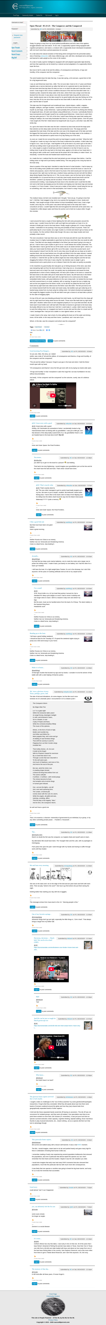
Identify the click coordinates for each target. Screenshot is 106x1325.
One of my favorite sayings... (41, 914)
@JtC (34, 426)
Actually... (35, 556)
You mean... (38, 457)
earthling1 (69, 522)
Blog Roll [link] (14, 57)
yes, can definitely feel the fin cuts (43, 1206)
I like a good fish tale (37, 522)
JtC (41, 29)
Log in (56, 15)
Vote (31, 332)
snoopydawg (68, 866)
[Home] (15, 9)
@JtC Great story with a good (42, 423)
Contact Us (39, 15)
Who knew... (40, 1075)
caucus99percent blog (37, 341)
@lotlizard (39, 1000)
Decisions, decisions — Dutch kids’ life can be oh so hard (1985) (44, 940)
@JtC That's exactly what (44, 485)
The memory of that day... (40, 1269)
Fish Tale (47, 327)
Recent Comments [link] (17, 51)
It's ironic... (38, 1238)
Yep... (34, 832)
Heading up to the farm (37, 633)
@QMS (36, 1241)
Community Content (27, 15)
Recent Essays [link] (16, 54)
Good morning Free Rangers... (40, 351)
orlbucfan (69, 423)
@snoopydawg (37, 917)
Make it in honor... (38, 667)
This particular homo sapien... (42, 1139)
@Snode (35, 1209)
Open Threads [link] (16, 47)
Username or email (18, 22)
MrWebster (69, 1097)
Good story (33, 1187)
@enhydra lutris (37, 835)
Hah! (37, 997)
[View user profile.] (89, 434)
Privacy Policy (53, 1320)
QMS (71, 1207)
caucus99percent (26, 5)
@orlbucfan (38, 460)
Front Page (16, 15)
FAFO (79, 1145)
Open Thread (38, 327)
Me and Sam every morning (39, 865)
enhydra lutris (67, 692)
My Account (49, 15)
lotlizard (69, 938)
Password (15, 29)
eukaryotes (44, 56)
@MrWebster (36, 1142)
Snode (71, 1187)
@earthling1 (36, 559)
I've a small (38, 588)
